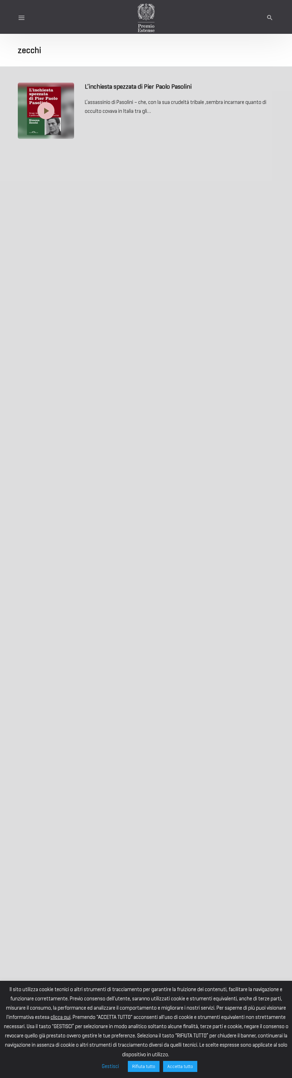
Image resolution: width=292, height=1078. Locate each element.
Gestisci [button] (110, 1066)
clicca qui (61, 1017)
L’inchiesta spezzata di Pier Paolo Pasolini (138, 86)
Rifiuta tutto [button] (143, 1066)
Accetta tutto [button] (180, 1066)
